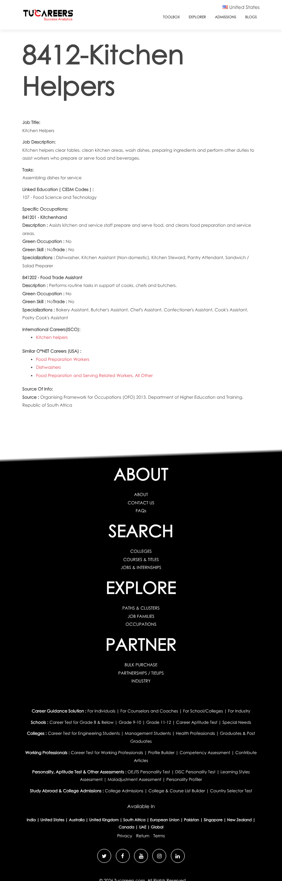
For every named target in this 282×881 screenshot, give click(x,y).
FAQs (141, 510)
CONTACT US (141, 502)
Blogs (251, 17)
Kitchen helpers (52, 337)
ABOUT (141, 494)
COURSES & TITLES (141, 559)
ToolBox (171, 17)
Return (143, 835)
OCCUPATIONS (141, 624)
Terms (159, 835)
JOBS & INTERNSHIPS (141, 567)
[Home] (48, 17)
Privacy (124, 835)
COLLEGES (141, 551)
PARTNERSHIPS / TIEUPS (141, 673)
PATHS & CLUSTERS (141, 608)
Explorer (197, 17)
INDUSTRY (141, 681)
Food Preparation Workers (62, 359)
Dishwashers (48, 367)
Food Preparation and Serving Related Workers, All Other (94, 375)
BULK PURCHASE (140, 664)
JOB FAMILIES (141, 616)
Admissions (225, 17)
